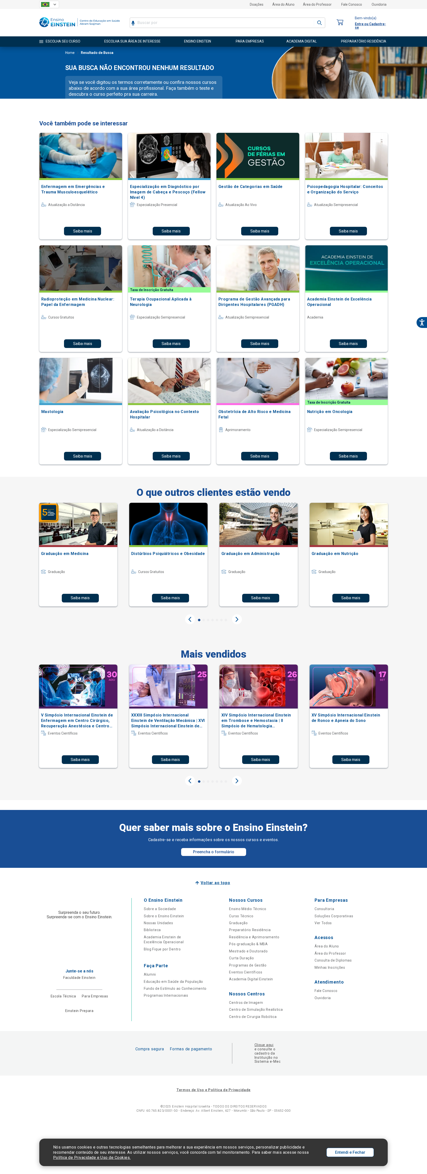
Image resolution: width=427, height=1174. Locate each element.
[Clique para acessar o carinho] (340, 22)
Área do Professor (317, 4)
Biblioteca (152, 930)
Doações (256, 4)
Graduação (238, 923)
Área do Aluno (283, 4)
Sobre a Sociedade (160, 909)
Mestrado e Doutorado (248, 951)
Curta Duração (241, 958)
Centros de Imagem (246, 1003)
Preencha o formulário (213, 852)
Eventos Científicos (245, 972)
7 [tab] (226, 620)
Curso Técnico (241, 916)
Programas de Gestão (247, 965)
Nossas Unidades (158, 923)
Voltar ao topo (215, 882)
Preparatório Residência (250, 930)
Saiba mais (82, 231)
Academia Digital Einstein (251, 979)
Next (237, 619)
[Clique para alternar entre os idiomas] (49, 4)
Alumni (150, 974)
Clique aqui (264, 1045)
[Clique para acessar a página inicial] (79, 28)
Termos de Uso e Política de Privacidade (213, 1090)
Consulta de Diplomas (333, 960)
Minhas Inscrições (330, 967)
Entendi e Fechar (350, 1152)
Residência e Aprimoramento (254, 937)
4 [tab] (212, 620)
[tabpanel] (78, 554)
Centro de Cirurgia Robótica (253, 1017)
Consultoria (324, 909)
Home (70, 53)
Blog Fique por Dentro (162, 949)
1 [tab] (199, 620)
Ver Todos (323, 923)
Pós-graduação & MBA (248, 944)
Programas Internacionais (166, 995)
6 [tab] (221, 620)
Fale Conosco (351, 4)
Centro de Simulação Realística (256, 1010)
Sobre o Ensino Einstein (164, 916)
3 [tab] (208, 620)
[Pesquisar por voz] (133, 23)
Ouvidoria (379, 4)
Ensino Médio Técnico (247, 909)
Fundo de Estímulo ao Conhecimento (175, 988)
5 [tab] (217, 620)
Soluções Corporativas (334, 916)
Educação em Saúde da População (173, 982)
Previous (190, 619)
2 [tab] (203, 620)
